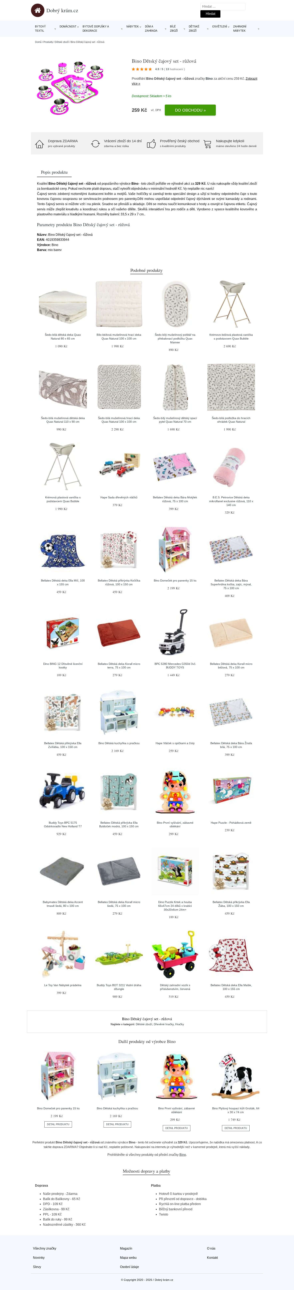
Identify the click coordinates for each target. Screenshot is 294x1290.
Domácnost (68, 26)
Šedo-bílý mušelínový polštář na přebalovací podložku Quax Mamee (175, 338)
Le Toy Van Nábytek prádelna (62, 985)
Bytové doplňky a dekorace (96, 28)
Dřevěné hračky (164, 1024)
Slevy (37, 1267)
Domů (38, 42)
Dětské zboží (194, 28)
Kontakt (212, 1257)
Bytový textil (40, 28)
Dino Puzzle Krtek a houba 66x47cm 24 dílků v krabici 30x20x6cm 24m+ (175, 905)
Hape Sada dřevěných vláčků (118, 497)
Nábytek (132, 26)
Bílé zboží (174, 28)
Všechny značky (44, 1248)
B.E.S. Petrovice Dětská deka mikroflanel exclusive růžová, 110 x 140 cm (231, 501)
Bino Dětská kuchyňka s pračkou (119, 743)
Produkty (48, 42)
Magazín (126, 1248)
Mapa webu (128, 1257)
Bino (209, 78)
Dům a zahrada (151, 28)
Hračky (179, 1024)
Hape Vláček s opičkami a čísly (175, 743)
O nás (211, 1248)
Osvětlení (219, 26)
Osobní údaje (129, 1267)
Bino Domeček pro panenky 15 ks (175, 580)
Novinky (39, 1257)
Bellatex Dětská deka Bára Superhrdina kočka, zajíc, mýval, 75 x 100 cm (231, 584)
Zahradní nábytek (239, 28)
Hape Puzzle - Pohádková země (231, 822)
